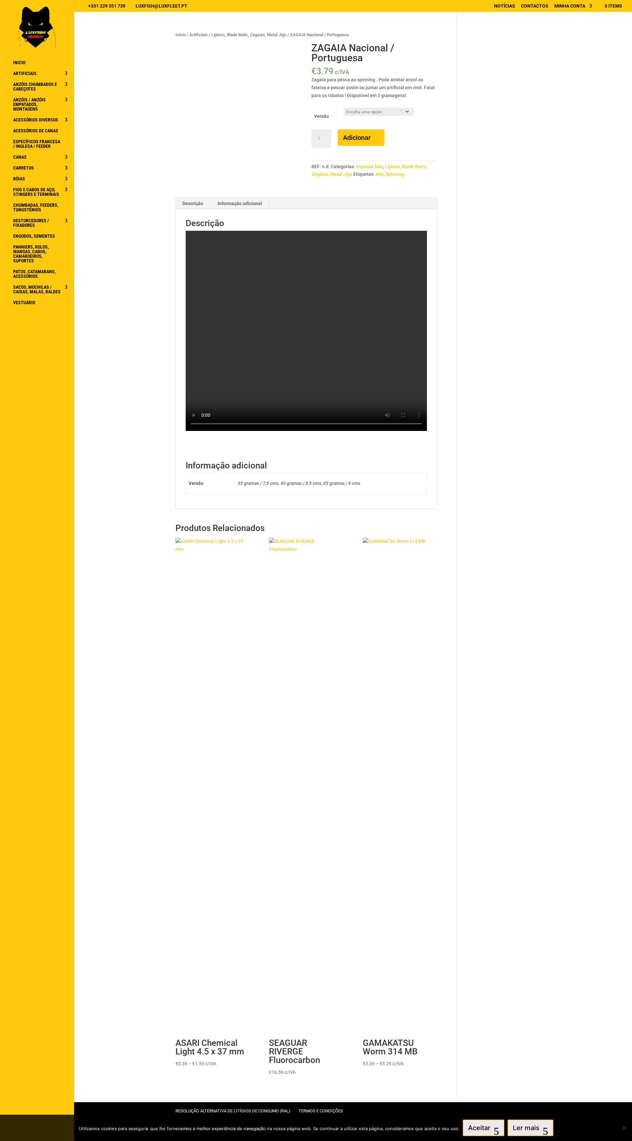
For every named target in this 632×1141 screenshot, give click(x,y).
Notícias (504, 6)
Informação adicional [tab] (240, 203)
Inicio (19, 62)
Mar (379, 174)
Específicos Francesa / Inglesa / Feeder (36, 144)
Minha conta (569, 6)
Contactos (534, 6)
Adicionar (357, 138)
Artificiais (25, 73)
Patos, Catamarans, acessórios (34, 274)
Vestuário (24, 302)
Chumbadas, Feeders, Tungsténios (35, 207)
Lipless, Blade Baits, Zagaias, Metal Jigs (248, 34)
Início (180, 34)
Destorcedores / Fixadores (31, 223)
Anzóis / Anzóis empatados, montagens (29, 104)
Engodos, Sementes (34, 236)
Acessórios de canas (35, 130)
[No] (623, 1128)
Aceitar (479, 1128)
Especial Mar (369, 166)
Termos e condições (321, 1110)
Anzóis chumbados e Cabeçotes (35, 87)
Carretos (23, 168)
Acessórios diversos (35, 120)
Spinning (394, 174)
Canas (20, 157)
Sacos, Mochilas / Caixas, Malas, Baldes (37, 289)
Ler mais (526, 1128)
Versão (321, 116)
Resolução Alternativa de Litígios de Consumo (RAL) (232, 1110)
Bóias (19, 178)
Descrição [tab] (192, 203)
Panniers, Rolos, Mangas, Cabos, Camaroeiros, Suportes (31, 254)
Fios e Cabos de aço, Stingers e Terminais (36, 192)
